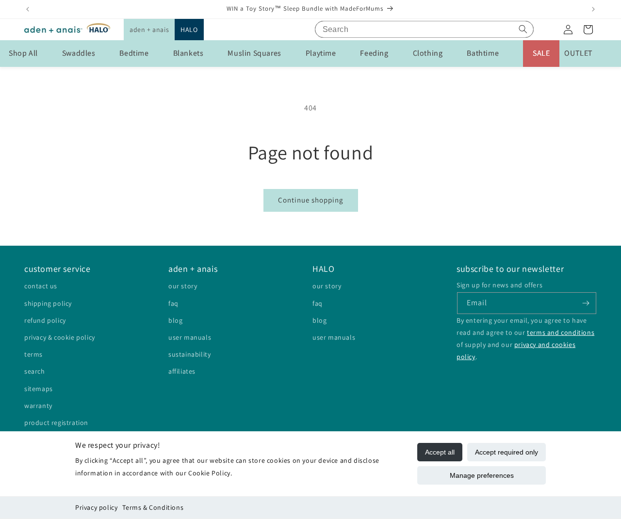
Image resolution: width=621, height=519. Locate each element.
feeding (374, 53)
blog (175, 320)
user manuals (189, 337)
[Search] (523, 29)
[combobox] (424, 29)
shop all (23, 53)
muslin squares (254, 53)
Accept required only (506, 452)
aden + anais (149, 29)
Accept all (440, 452)
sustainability (189, 354)
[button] (149, 29)
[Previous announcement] (27, 9)
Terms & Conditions (152, 507)
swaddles (79, 53)
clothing (428, 53)
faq (173, 303)
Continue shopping (310, 199)
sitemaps (38, 388)
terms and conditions (560, 332)
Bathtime (483, 53)
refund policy (45, 320)
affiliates (182, 371)
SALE (541, 53)
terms (33, 354)
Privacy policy (96, 507)
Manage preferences (482, 475)
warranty (38, 405)
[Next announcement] (593, 9)
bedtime (133, 53)
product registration (56, 422)
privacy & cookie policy (59, 337)
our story (182, 286)
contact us (40, 286)
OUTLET (578, 53)
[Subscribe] (585, 303)
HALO (188, 29)
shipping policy (48, 303)
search (34, 371)
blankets (188, 53)
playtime (321, 53)
